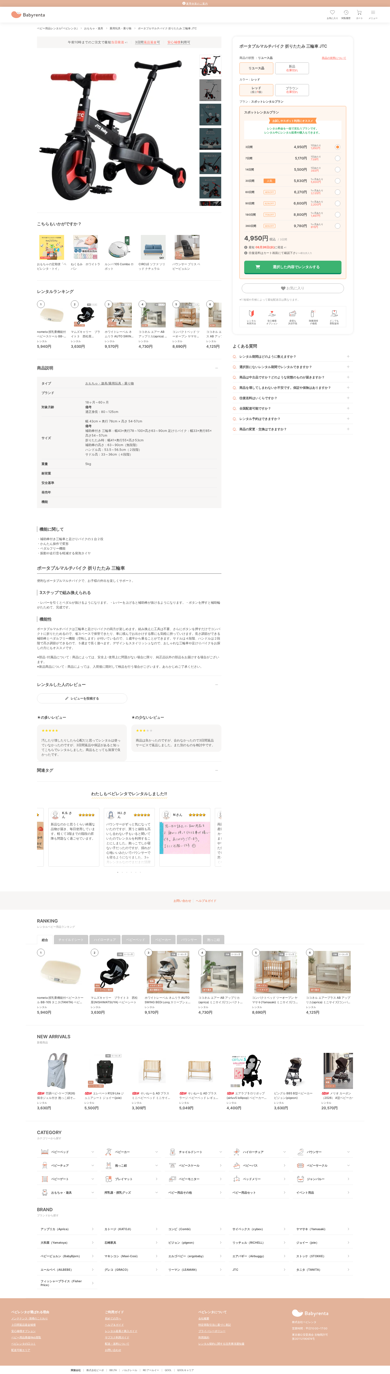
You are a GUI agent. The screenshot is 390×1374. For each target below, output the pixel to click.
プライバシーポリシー (211, 1331)
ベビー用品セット (244, 1192)
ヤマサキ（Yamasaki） (311, 1229)
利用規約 (203, 1337)
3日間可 (147, 42)
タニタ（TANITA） (309, 1269)
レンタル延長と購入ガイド (121, 1331)
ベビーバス (250, 1165)
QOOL (168, 1370)
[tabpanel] (129, 839)
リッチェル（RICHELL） (248, 1242)
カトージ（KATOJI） (118, 1229)
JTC (235, 1269)
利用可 (178, 42)
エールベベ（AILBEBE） (57, 1269)
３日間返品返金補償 (23, 1324)
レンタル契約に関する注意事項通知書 (221, 1343)
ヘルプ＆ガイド (206, 900)
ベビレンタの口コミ (23, 1343)
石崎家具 (110, 1242)
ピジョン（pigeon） (182, 1242)
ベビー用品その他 (180, 1192)
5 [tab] (136, 872)
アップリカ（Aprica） (55, 1229)
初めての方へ (113, 1318)
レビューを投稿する (85, 698)
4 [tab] (131, 872)
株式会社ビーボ (95, 1370)
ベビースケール (189, 1165)
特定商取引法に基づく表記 (214, 1324)
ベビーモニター (189, 1179)
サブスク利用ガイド (117, 1337)
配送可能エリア (20, 1350)
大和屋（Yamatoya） (55, 1242)
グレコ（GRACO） (117, 1269)
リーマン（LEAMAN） (183, 1269)
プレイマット (124, 1179)
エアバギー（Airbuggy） (249, 1256)
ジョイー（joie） (307, 1242)
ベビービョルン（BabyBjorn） (61, 1256)
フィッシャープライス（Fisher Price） (61, 1283)
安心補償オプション (23, 1331)
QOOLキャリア (185, 1370)
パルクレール (129, 1370)
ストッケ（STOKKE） (311, 1256)
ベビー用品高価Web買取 (26, 1337)
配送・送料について (117, 1343)
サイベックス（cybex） (248, 1229)
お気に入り (295, 288)
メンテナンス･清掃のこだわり (29, 1318)
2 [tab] (122, 872)
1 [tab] (118, 872)
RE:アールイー (151, 1370)
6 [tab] (140, 872)
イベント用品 (305, 1192)
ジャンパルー (316, 1179)
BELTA (113, 1370)
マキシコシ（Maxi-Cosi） (121, 1256)
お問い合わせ (182, 900)
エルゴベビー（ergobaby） (186, 1256)
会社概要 (203, 1318)
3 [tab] (127, 872)
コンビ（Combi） (180, 1229)
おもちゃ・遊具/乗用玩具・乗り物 (109, 383)
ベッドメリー (252, 1179)
